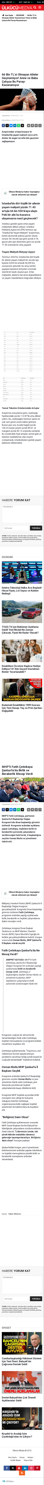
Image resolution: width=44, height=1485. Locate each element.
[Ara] (34, 7)
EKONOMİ (20, 15)
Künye (22, 1457)
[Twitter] (7, 125)
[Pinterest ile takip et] (37, 1468)
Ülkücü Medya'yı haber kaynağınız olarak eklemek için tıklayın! (24, 193)
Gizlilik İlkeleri (15, 1460)
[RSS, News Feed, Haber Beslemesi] (22, 1473)
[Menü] (39, 7)
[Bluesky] (11, 125)
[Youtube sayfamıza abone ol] (19, 1468)
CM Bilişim (10, 1481)
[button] (32, 125)
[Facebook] (3, 125)
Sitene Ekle (28, 1460)
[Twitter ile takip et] (13, 1468)
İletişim (30, 1457)
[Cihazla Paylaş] (22, 125)
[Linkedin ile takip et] (25, 1468)
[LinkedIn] (14, 125)
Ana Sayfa (9, 15)
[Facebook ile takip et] (7, 1468)
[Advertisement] (22, 47)
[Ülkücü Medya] (16, 7)
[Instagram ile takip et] (31, 1468)
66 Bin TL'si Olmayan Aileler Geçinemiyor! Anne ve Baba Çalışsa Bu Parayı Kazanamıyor (19, 17)
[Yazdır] (28, 125)
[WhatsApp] (18, 125)
